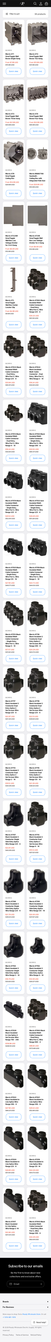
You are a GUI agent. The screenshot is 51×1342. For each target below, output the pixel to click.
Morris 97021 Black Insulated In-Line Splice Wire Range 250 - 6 (36, 1100)
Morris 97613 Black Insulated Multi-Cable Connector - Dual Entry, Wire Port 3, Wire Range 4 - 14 (13, 440)
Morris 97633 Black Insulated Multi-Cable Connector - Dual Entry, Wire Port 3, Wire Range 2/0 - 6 (13, 373)
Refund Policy (36, 1335)
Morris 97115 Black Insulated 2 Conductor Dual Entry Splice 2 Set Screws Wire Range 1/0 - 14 (36, 773)
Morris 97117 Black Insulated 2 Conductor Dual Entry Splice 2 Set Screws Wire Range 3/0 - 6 (12, 707)
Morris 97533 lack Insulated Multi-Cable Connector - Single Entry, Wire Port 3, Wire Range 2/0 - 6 (36, 506)
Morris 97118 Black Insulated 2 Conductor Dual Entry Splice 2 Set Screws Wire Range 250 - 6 (36, 640)
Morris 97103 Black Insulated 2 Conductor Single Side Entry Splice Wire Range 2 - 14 (12, 970)
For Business (8, 1307)
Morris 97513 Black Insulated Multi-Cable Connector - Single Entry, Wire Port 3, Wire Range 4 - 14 (13, 640)
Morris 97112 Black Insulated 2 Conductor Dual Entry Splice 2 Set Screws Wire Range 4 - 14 (36, 840)
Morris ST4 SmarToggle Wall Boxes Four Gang (36, 116)
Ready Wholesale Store (31, 1314)
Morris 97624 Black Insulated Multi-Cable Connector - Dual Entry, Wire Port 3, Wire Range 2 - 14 (36, 373)
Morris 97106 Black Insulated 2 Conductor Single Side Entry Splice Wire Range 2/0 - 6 (13, 906)
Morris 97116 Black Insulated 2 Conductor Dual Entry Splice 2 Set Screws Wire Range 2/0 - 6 (36, 707)
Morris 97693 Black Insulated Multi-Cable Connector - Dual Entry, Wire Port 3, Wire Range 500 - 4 (37, 1036)
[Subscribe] (41, 1284)
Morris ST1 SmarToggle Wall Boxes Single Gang (12, 56)
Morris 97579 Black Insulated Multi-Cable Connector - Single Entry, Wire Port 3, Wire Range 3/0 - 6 (13, 506)
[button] (4, 4)
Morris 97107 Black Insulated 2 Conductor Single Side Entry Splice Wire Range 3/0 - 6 (13, 839)
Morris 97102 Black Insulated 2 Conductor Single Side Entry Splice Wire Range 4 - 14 (36, 970)
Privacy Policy (8, 1335)
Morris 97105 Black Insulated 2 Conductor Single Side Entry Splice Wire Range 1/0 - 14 (37, 906)
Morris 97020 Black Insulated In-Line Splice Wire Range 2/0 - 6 (12, 1162)
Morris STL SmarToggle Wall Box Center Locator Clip (11, 303)
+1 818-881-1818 (9, 1317)
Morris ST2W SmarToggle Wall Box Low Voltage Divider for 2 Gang (36, 239)
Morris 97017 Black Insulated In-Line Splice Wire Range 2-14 (12, 1225)
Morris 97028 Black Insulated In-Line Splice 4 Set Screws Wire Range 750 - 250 (12, 1035)
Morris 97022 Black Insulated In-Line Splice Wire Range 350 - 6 (12, 1100)
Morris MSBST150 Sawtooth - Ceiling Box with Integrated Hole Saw (37, 177)
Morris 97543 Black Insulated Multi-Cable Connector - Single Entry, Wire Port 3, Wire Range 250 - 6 (37, 440)
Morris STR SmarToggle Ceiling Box (10, 176)
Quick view (13, 71)
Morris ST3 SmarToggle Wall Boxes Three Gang (12, 116)
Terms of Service (22, 1335)
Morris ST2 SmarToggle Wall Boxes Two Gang (36, 56)
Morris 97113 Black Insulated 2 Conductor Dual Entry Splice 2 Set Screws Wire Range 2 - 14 (12, 773)
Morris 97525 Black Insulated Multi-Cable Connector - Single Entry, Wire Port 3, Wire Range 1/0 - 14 (13, 573)
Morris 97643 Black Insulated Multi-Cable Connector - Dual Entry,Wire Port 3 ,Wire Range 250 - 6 (37, 1227)
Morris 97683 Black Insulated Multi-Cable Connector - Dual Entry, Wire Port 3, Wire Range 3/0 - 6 (37, 306)
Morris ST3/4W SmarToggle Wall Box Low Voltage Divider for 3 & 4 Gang (11, 240)
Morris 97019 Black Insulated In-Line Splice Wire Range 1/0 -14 (36, 1162)
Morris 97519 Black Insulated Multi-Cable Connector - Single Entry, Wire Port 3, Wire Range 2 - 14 (36, 573)
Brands (6, 1302)
